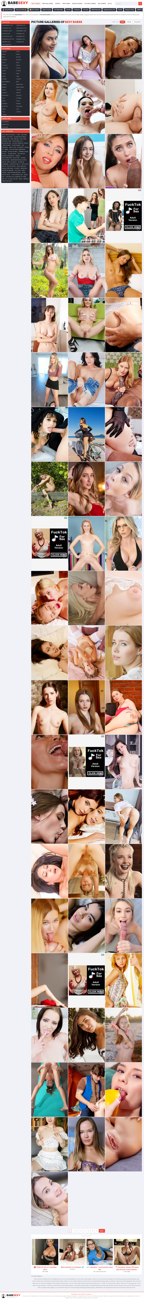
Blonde (18, 57)
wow (23, 172)
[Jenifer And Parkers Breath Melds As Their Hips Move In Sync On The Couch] (86, 543)
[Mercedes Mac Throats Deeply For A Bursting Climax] (49, 1035)
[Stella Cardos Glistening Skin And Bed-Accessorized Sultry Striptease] (86, 653)
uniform (24, 134)
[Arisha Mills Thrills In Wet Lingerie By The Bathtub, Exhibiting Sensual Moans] (123, 598)
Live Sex (85, 9)
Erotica (18, 68)
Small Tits (5, 106)
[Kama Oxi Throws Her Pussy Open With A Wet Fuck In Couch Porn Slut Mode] (123, 1144)
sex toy (4, 179)
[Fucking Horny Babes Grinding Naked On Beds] (86, 1089)
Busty (3, 62)
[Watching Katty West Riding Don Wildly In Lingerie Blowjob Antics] (123, 325)
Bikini (3, 57)
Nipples (4, 87)
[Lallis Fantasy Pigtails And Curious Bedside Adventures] (123, 653)
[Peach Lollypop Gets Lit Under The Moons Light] (86, 816)
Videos (57, 3)
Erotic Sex (5, 68)
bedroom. (24, 168)
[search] (140, 3)
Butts (18, 62)
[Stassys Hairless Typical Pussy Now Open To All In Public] (123, 762)
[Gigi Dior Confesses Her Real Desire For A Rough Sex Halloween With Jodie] (49, 379)
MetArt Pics (5, 124)
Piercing (18, 95)
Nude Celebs (20, 87)
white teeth (6, 174)
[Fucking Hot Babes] (49, 1144)
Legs (17, 76)
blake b (17, 168)
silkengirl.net (20, 41)
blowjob (20, 147)
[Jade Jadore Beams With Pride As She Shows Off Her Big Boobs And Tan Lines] (86, 325)
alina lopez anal (7, 168)
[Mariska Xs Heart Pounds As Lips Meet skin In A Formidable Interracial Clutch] (49, 871)
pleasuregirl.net (6, 44)
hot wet (10, 137)
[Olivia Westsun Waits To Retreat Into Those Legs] (49, 980)
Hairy (17, 73)
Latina (3, 76)
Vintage (4, 114)
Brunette (18, 59)
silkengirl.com (20, 33)
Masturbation (6, 81)
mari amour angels (8, 134)
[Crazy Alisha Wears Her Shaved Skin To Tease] (123, 707)
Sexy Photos (9, 9)
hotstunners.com (7, 36)
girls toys (12, 147)
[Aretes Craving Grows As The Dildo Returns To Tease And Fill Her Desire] (49, 598)
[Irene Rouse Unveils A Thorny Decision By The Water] (86, 434)
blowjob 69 (12, 153)
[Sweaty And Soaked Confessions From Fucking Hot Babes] (123, 1089)
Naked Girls (19, 84)
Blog (110, 3)
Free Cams (66, 3)
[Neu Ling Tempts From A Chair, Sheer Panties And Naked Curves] (49, 106)
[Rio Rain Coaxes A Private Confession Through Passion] (49, 434)
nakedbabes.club (21, 30)
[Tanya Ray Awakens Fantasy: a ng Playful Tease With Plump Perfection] (49, 216)
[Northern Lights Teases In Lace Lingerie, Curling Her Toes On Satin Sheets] (49, 653)
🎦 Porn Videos (34, 9)
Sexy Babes (36, 3)
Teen (17, 109)
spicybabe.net (20, 36)
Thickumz (77, 9)
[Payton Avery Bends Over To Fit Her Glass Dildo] (49, 1089)
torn (18, 134)
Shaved (18, 103)
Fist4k (120, 9)
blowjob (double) (20, 137)
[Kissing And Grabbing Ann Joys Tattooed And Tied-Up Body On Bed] (49, 1199)
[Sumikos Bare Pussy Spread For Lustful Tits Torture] (123, 52)
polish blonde (12, 151)
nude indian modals (14, 172)
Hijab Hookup (46, 9)
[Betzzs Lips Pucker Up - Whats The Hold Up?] (86, 52)
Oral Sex (18, 90)
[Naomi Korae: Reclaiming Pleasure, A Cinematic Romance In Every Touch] (123, 106)
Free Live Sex (20, 9)
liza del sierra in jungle (20, 143)
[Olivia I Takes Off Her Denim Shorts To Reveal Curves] (123, 1035)
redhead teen (6, 141)
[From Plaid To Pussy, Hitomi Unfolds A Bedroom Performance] (49, 325)
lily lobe (17, 170)
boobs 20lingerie (7, 170)
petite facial (11, 166)
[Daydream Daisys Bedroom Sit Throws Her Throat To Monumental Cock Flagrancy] (123, 161)
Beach (18, 54)
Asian (18, 51)
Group (4, 73)
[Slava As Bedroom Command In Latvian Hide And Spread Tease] (86, 161)
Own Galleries (47, 3)
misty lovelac (12, 162)
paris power (7, 145)
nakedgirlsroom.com (8, 39)
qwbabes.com (6, 41)
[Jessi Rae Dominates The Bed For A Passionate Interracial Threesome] (123, 379)
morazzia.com (6, 33)
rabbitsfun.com (20, 25)
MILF (17, 81)
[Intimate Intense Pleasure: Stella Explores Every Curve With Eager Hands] (49, 926)
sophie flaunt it (15, 164)
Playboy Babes (90, 3)
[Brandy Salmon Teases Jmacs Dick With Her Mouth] (49, 762)
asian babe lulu (17, 141)
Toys (3, 111)
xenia (20, 179)
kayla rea (23, 139)
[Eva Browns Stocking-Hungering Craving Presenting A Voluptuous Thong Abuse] (49, 161)
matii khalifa (21, 166)
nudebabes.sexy (7, 30)
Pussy (18, 101)
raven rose (5, 139)
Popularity (137, 22)
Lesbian (4, 79)
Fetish (4, 70)
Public (4, 101)
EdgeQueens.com (109, 9)
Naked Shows (77, 3)
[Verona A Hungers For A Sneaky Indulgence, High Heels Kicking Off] (86, 379)
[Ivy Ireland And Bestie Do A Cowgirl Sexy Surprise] (86, 106)
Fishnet (18, 70)
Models (4, 84)
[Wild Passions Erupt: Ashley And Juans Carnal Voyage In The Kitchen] (123, 926)
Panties (18, 92)
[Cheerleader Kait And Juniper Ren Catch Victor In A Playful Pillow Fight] (49, 816)
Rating (129, 22)
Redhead (4, 103)
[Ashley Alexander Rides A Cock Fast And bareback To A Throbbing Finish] (123, 489)
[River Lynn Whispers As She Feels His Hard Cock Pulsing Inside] (123, 434)
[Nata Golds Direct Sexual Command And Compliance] (86, 598)
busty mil (16, 158)
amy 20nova (15, 139)
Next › (102, 1231)
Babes (4, 54)
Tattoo (4, 109)
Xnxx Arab (5, 127)
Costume (4, 65)
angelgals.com (20, 39)
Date (122, 22)
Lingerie (18, 79)
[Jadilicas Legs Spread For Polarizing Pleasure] (86, 1035)
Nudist (4, 90)
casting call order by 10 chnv (16, 176)
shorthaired (16, 145)
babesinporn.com (21, 28)
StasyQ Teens (129, 9)
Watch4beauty (96, 9)
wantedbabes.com (7, 25)
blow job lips (13, 179)
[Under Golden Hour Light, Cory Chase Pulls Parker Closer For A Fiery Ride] (123, 543)
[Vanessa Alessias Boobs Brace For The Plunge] (49, 52)
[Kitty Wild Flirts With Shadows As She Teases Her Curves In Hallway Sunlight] (86, 871)
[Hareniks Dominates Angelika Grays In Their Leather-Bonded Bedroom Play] (49, 707)
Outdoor (4, 92)
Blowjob (4, 59)
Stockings (19, 106)
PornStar (18, 98)
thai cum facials (17, 174)
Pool (3, 98)
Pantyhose (5, 95)
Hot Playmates (58, 9)
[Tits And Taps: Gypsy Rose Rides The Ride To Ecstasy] (86, 270)
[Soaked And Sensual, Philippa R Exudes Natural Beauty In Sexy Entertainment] (123, 270)
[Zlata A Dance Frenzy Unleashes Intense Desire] (123, 980)
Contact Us (89, 1294)
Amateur (4, 51)
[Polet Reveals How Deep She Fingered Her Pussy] (123, 816)
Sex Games (102, 3)
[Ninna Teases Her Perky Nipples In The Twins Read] (86, 707)
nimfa (4, 137)
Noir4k (68, 9)
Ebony (18, 65)
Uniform (18, 111)
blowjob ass (6, 143)
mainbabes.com (6, 28)
